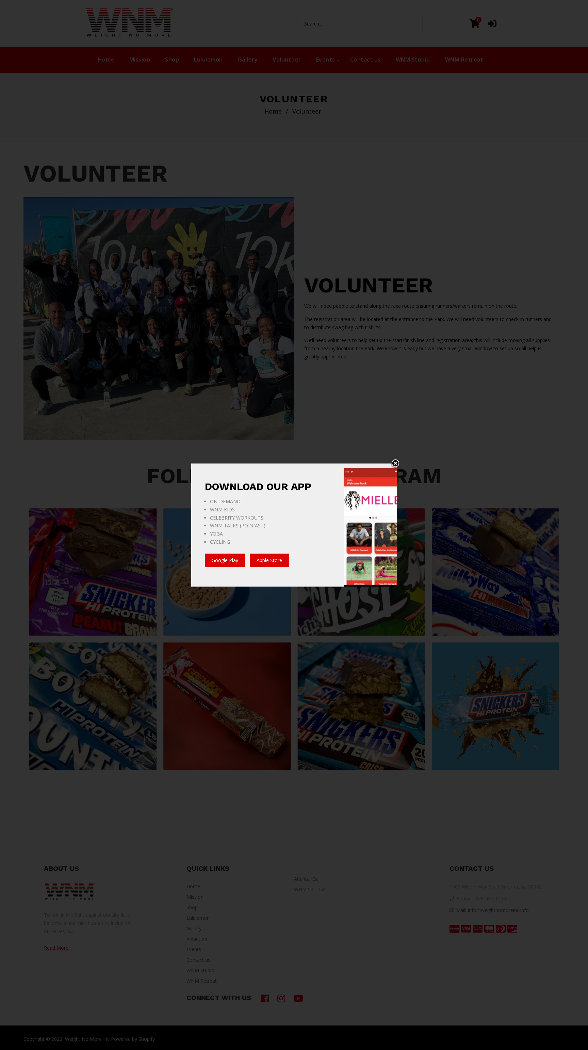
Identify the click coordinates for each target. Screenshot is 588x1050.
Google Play (225, 560)
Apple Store (269, 560)
